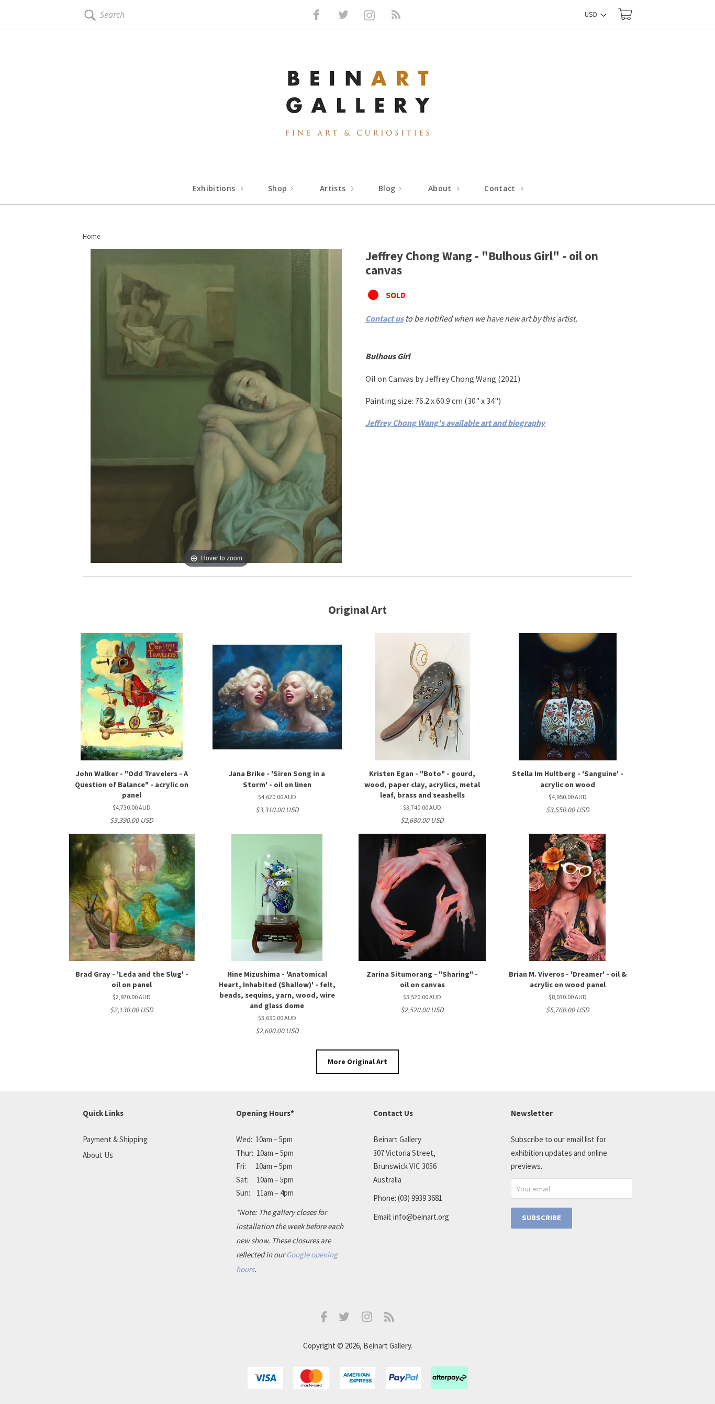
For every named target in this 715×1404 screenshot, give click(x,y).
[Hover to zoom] (216, 408)
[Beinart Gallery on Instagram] (367, 1319)
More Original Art (357, 1061)
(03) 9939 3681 (420, 1198)
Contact (501, 188)
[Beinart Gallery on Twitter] (324, 14)
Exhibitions (215, 188)
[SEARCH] (88, 17)
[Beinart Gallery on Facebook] (309, 14)
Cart (625, 14)
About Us (98, 1155)
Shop (278, 188)
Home (91, 236)
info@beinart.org (421, 1217)
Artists (334, 188)
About (441, 188)
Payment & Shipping (115, 1139)
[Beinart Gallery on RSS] (377, 14)
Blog (388, 188)
